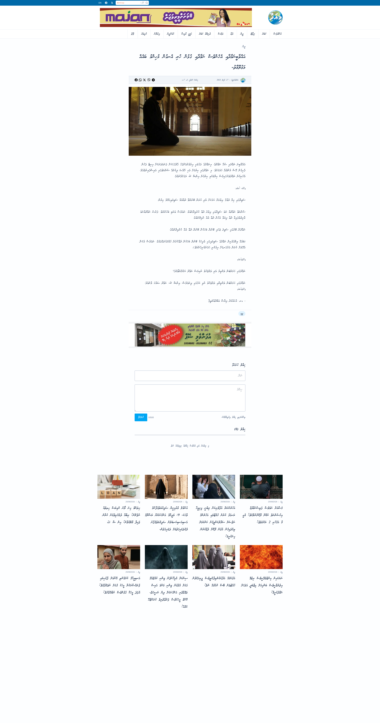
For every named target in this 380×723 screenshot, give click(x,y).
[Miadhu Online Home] (275, 17)
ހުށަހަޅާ (141, 417)
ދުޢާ (232, 34)
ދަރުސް (220, 34)
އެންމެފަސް (277, 34)
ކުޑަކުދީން (170, 34)
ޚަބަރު (264, 34)
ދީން (241, 34)
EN (100, 3)
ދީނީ (242, 313)
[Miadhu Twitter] (112, 3)
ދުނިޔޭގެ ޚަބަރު (205, 34)
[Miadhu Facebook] (106, 3)
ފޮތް (132, 34)
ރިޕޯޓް (253, 34)
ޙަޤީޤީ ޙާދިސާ (186, 34)
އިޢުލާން (157, 34)
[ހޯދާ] (146, 3)
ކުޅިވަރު (144, 34)
